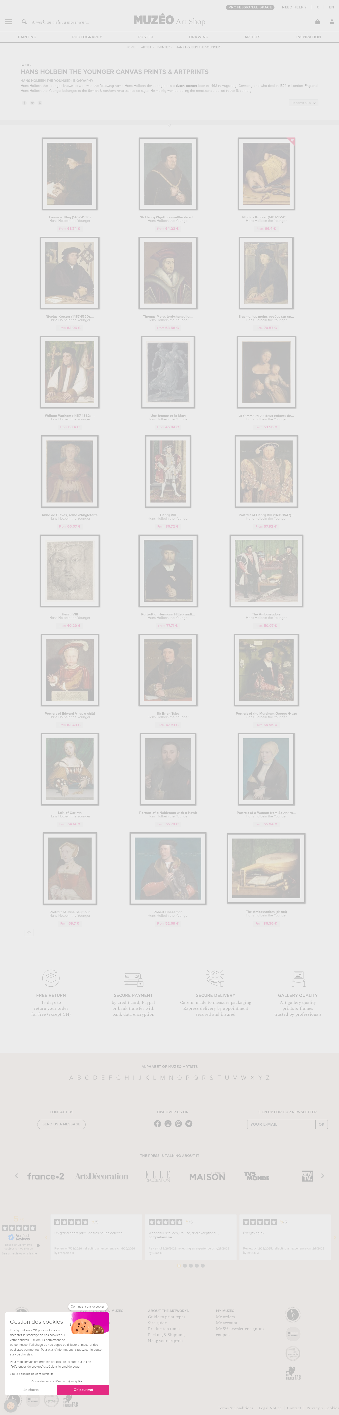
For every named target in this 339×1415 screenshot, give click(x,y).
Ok (322, 1124)
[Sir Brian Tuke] (168, 705)
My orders (225, 1317)
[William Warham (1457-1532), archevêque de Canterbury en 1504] (70, 407)
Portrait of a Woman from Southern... (266, 814)
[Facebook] (159, 1126)
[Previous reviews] (46, 1237)
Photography (87, 37)
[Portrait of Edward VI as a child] (70, 705)
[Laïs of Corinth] (70, 804)
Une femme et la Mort (168, 417)
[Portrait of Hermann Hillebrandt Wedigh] (168, 606)
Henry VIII (168, 516)
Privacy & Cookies (322, 1408)
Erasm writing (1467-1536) (70, 219)
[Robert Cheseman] (168, 904)
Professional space (250, 7)
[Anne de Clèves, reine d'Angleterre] (70, 506)
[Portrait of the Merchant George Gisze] (266, 705)
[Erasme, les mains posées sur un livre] (266, 308)
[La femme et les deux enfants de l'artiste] (266, 407)
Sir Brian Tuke (168, 715)
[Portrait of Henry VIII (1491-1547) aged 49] (266, 506)
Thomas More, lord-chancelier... (168, 318)
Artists (252, 37)
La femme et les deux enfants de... (266, 417)
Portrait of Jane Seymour (69, 913)
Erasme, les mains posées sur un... (266, 318)
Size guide (157, 1323)
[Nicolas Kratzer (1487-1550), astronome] (266, 209)
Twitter (32, 102)
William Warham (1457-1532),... (70, 417)
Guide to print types (166, 1317)
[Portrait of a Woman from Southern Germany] (266, 804)
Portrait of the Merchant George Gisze (266, 715)
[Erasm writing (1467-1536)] (70, 209)
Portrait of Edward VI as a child (70, 715)
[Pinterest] (179, 1126)
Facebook (24, 102)
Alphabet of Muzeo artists (169, 1066)
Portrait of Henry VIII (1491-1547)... (266, 516)
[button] (11, 1406)
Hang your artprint (165, 1341)
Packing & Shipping (166, 1335)
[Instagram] (169, 1126)
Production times (164, 1329)
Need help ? (294, 7)
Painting (27, 37)
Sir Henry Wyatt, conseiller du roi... (168, 219)
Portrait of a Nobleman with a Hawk (168, 814)
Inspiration (308, 37)
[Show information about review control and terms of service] (38, 1245)
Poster (145, 37)
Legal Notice (270, 1408)
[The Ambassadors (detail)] (266, 902)
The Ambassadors (266, 616)
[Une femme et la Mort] (168, 407)
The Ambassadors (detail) (266, 913)
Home (130, 47)
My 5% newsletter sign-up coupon (240, 1332)
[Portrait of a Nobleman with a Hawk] (168, 804)
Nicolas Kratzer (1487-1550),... (266, 219)
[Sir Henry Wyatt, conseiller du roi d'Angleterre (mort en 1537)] (168, 209)
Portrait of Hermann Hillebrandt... (168, 616)
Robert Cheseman (168, 913)
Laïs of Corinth (69, 814)
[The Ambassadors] (266, 606)
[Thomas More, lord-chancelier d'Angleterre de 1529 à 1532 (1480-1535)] (168, 308)
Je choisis (31, 1390)
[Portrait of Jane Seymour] (70, 904)
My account (226, 1323)
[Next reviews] (335, 1237)
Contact (294, 1408)
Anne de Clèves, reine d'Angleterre (70, 516)
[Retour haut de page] (29, 932)
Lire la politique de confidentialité (32, 1374)
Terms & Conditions (235, 1408)
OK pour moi (83, 1390)
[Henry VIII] (168, 506)
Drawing (198, 37)
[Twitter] (190, 1126)
